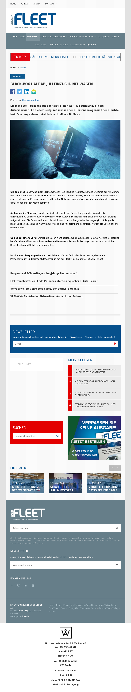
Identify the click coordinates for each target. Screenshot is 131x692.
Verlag (116, 608)
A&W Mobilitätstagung (65, 684)
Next (118, 468)
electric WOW (105, 608)
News (59, 605)
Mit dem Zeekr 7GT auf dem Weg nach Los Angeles (95, 382)
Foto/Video (54, 608)
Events (64, 608)
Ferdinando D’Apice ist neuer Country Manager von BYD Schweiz (95, 405)
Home (52, 605)
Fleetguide (74, 608)
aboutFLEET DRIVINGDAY (65, 680)
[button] (33, 37)
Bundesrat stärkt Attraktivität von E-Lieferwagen (95, 394)
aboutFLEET (65, 651)
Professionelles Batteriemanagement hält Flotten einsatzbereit (96, 371)
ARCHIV (37, 4)
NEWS (23, 67)
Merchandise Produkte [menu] (84, 605)
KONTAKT (50, 4)
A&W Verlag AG (24, 611)
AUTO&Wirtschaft (65, 647)
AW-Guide (65, 665)
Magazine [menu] (68, 605)
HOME (13, 4)
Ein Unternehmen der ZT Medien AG (65, 643)
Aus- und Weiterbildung (107, 605)
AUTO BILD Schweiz (65, 661)
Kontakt (53, 611)
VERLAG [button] (24, 4)
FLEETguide (65, 674)
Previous (112, 468)
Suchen (92, 45)
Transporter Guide (89, 608)
